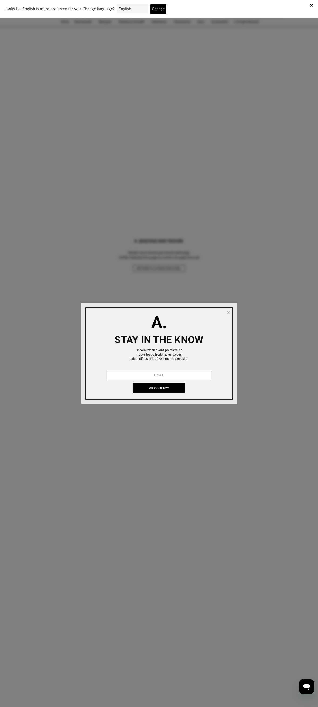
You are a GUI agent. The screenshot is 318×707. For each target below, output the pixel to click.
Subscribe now (159, 387)
